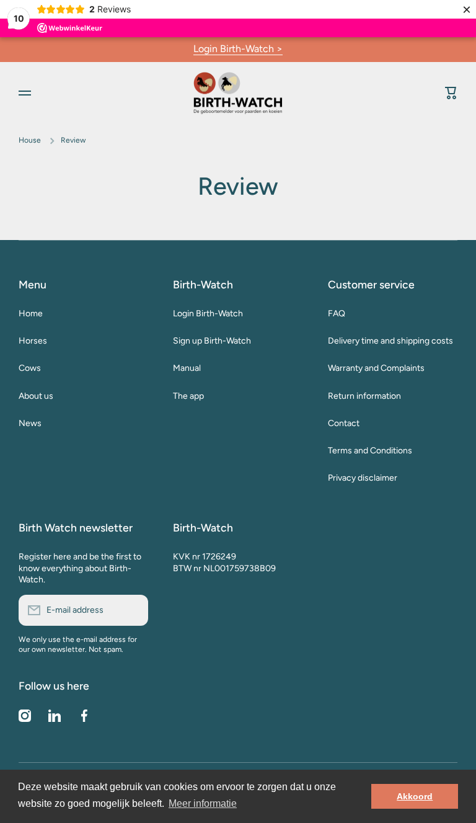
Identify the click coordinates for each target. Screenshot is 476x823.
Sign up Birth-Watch (212, 341)
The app (188, 396)
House (30, 140)
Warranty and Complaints (376, 368)
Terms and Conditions (370, 450)
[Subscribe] (132, 610)
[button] (451, 93)
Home (31, 313)
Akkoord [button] (415, 796)
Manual (187, 368)
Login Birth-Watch (208, 313)
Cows (30, 368)
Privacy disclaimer (362, 478)
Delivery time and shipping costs (390, 341)
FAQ (336, 313)
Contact (343, 423)
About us (36, 396)
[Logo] (238, 92)
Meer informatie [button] (203, 803)
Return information (364, 396)
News (30, 423)
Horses (33, 341)
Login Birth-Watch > (238, 49)
